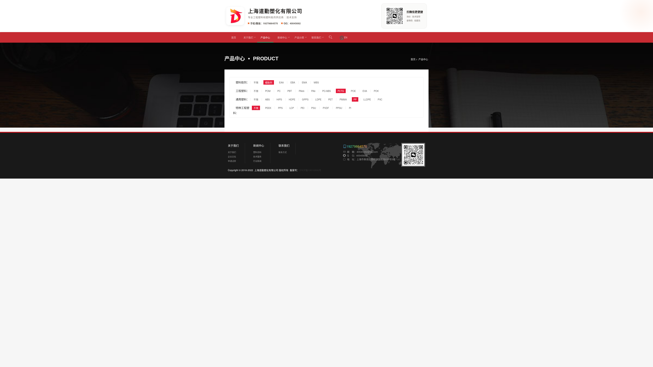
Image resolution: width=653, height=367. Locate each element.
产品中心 (265, 37)
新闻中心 (282, 37)
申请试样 (232, 161)
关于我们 (248, 37)
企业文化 (232, 156)
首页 (233, 37)
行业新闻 (257, 161)
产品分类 (299, 37)
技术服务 (257, 156)
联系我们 (316, 37)
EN (345, 37)
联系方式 (283, 152)
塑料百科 (257, 152)
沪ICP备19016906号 (310, 170)
